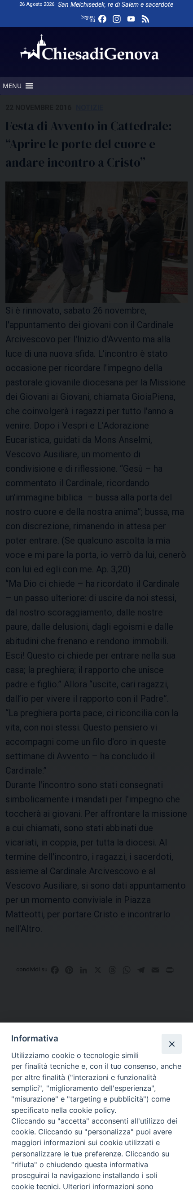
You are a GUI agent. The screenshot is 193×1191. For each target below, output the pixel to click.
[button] (12, 86)
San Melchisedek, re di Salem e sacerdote (115, 5)
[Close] (171, 1044)
